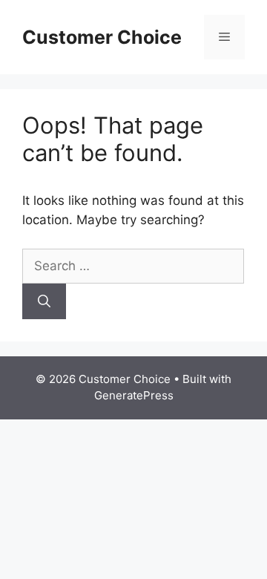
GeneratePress (134, 395)
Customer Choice (102, 37)
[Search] (44, 301)
